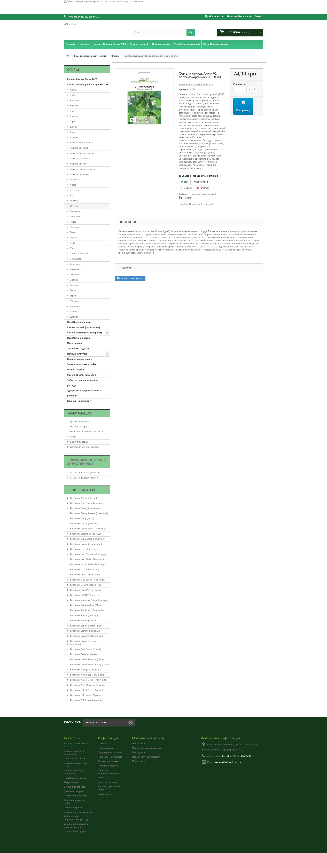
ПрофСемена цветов (78, 338)
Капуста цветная (78, 163)
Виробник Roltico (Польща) (83, 615)
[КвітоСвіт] (95, 29)
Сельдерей (75, 258)
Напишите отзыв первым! (203, 194)
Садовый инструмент (79, 401)
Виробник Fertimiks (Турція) (83, 549)
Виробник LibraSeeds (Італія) (84, 574)
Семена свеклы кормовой (81, 375)
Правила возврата (79, 426)
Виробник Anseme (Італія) (83, 498)
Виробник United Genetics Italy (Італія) (89, 664)
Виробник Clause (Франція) (83, 523)
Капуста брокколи (78, 148)
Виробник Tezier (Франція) (83, 654)
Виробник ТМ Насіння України (85, 695)
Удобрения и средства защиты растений (84, 393)
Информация (79, 413)
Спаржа (73, 280)
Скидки (102, 743)
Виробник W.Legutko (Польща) (85, 669)
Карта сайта (104, 794)
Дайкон (73, 127)
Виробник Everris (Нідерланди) (85, 544)
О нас (72, 436)
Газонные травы (76, 369)
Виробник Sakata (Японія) (82, 620)
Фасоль (73, 301)
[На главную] (67, 56)
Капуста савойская (79, 158)
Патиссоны (75, 216)
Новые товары (106, 748)
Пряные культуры (77, 354)
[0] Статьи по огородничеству (84, 472)
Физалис (74, 274)
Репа (72, 243)
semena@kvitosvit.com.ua (228, 762)
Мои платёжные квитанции (147, 748)
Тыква (72, 290)
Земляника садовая (78, 348)
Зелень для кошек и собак (81, 364)
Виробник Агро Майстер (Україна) (87, 685)
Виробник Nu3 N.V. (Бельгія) (84, 595)
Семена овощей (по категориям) (85, 84)
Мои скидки (138, 761)
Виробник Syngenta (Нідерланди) (86, 636)
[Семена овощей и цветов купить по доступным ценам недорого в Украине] (163, 7)
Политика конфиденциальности (86, 431)
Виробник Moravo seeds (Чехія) (85, 585)
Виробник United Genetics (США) (86, 659)
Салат (72, 248)
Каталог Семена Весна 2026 (82, 79)
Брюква (73, 116)
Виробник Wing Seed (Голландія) (86, 675)
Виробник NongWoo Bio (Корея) (85, 590)
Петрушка (74, 227)
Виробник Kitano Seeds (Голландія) (87, 564)
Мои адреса (138, 752)
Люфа (72, 185)
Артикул (183, 89)
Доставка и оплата (79, 421)
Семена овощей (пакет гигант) (83, 327)
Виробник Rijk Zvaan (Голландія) (86, 610)
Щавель (73, 311)
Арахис (73, 90)
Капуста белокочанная (81, 142)
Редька (73, 237)
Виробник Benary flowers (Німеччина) (88, 513)
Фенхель (74, 269)
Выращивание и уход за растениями (86, 462)
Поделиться (201, 182)
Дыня (72, 132)
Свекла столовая (78, 253)
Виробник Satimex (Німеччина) (85, 625)
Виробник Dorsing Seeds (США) (85, 534)
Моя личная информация (146, 757)
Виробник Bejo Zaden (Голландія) (86, 503)
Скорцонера (75, 264)
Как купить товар (78, 442)
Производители (82, 490)
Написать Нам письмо (239, 16)
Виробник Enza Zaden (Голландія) (87, 539)
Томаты (73, 285)
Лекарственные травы (79, 359)
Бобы (72, 111)
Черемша (74, 306)
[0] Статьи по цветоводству (83, 477)
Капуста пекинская (79, 174)
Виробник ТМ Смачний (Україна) (86, 700)
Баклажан (74, 105)
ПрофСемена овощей (79, 322)
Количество (239, 84)
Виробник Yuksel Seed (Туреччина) (87, 680)
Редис (72, 232)
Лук (71, 195)
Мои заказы (138, 743)
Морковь (74, 200)
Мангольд (74, 179)
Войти (258, 16)
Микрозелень (74, 343)
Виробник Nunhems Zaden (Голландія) (89, 600)
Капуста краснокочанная (82, 169)
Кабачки (73, 137)
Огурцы (73, 206)
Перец (72, 222)
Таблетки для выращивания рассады (82, 383)
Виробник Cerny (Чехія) (81, 518)
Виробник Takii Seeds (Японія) (85, 649)
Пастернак (75, 211)
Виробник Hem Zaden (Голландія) (86, 559)
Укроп (72, 295)
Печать (188, 198)
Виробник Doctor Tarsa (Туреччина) (87, 528)
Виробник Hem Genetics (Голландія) (88, 554)
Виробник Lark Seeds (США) (84, 569)
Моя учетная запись (148, 738)
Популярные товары (109, 752)
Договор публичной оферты (84, 447)
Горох (72, 121)
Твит (185, 182)
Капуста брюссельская (81, 153)
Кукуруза (74, 190)
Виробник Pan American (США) (85, 605)
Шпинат (73, 317)
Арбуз (72, 95)
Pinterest (204, 188)
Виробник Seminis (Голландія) (85, 631)
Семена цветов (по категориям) (84, 332)
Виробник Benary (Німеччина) (84, 508)
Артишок (74, 100)
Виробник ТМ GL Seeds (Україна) (86, 690)
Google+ (187, 188)
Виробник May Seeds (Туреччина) (87, 579)
